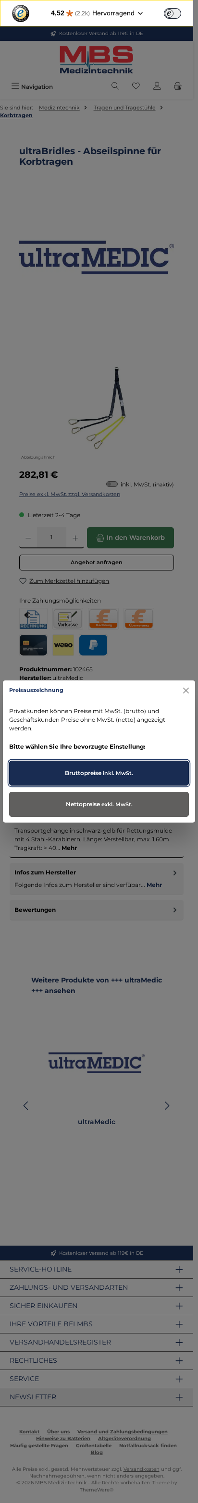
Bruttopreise (99, 772)
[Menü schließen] (186, 690)
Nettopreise (99, 804)
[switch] (172, 13)
